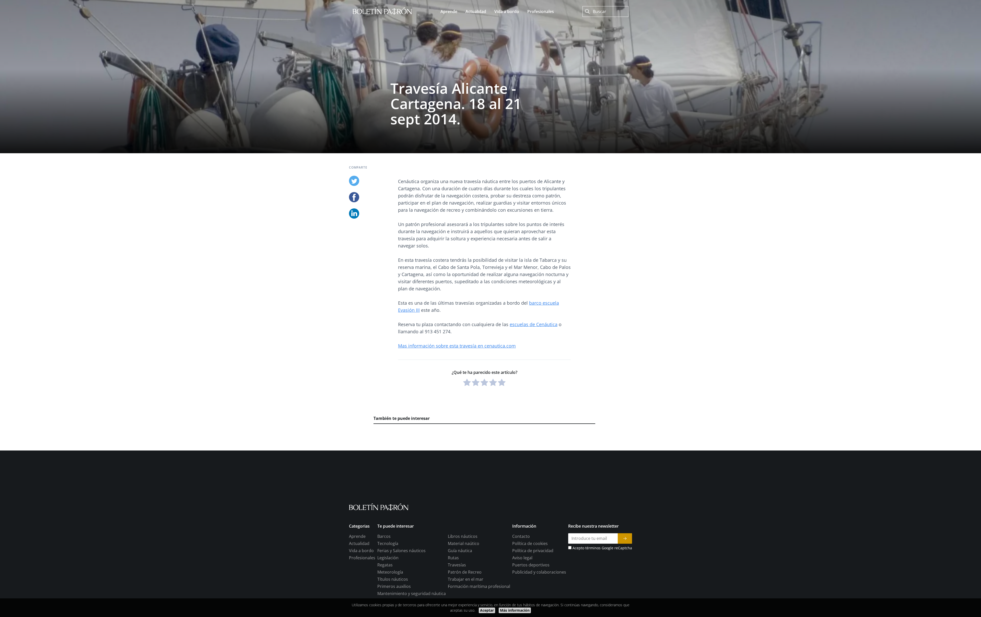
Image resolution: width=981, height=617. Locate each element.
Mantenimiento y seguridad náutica (411, 593)
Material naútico (463, 543)
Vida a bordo (361, 550)
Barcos (384, 536)
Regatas (385, 565)
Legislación (388, 558)
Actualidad (359, 543)
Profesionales (362, 558)
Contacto (521, 536)
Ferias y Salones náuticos (401, 550)
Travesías (457, 565)
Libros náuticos (462, 536)
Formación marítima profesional (479, 586)
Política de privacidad (532, 550)
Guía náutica (460, 550)
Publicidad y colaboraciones (539, 572)
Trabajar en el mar (465, 579)
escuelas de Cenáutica (533, 324)
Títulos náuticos (392, 579)
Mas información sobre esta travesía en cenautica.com (457, 346)
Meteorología (390, 572)
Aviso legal (522, 558)
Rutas (453, 558)
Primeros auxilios (394, 586)
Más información (515, 610)
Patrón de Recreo (465, 572)
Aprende (357, 536)
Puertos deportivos (531, 565)
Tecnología (387, 543)
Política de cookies (530, 543)
